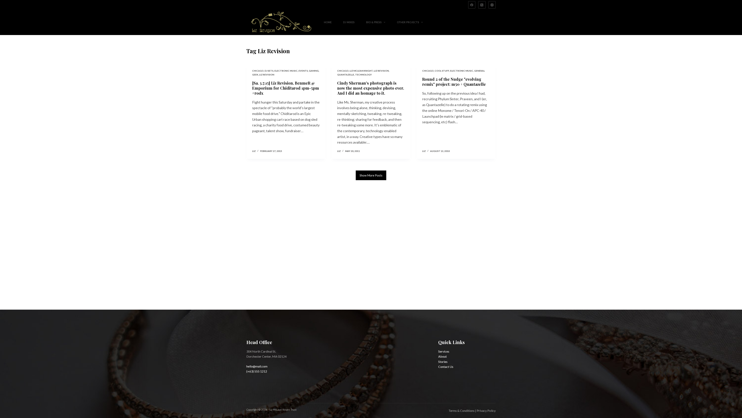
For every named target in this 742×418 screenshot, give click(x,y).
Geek (255, 74)
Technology (363, 74)
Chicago (258, 70)
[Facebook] (472, 5)
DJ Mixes (349, 22)
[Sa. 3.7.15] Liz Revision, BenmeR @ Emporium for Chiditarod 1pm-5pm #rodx (285, 88)
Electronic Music (286, 70)
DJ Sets (269, 70)
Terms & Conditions (461, 410)
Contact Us (445, 366)
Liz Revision (266, 74)
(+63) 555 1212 (256, 371)
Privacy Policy (486, 410)
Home (328, 22)
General (479, 70)
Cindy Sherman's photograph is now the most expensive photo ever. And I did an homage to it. (370, 88)
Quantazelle (345, 74)
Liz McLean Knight (361, 70)
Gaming (314, 70)
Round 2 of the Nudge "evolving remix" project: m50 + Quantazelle (454, 81)
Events (303, 70)
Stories (443, 361)
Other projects (408, 22)
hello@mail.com (256, 366)
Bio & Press (374, 22)
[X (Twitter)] (482, 5)
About (442, 356)
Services (443, 351)
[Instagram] (492, 5)
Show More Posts (371, 175)
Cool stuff (442, 70)
